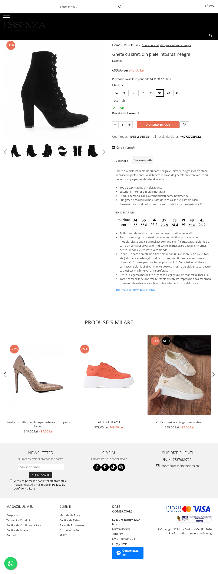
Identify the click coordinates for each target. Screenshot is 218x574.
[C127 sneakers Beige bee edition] (179, 375)
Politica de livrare (17, 530)
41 (177, 93)
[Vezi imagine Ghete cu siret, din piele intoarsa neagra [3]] (62, 151)
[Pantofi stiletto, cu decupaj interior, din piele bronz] (38, 375)
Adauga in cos (158, 125)
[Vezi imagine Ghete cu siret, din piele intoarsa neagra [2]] (46, 151)
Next (103, 152)
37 (142, 93)
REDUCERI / (132, 45)
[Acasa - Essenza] (24, 22)
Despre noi (13, 515)
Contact (11, 535)
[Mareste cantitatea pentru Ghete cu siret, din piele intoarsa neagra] (129, 124)
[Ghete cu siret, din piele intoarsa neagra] (54, 91)
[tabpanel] (54, 91)
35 (124, 93)
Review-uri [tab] (143, 160)
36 (133, 93)
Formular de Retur (71, 530)
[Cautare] (120, 6)
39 (159, 93)
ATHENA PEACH (109, 422)
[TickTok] (113, 467)
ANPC (63, 535)
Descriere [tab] (121, 161)
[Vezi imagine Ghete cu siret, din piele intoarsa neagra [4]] (77, 151)
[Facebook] (97, 467)
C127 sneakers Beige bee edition (179, 422)
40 (168, 93)
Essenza (117, 61)
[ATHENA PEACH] (109, 375)
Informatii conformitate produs (135, 290)
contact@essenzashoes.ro (180, 466)
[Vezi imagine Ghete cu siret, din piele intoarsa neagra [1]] (31, 151)
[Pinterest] (105, 467)
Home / (117, 45)
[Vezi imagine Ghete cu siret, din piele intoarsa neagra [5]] (92, 151)
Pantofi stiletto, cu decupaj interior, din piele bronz (38, 424)
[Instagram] (121, 467)
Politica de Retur (69, 520)
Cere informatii (125, 147)
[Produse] (7, 19)
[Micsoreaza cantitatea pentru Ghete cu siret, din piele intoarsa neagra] (115, 124)
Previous (6, 152)
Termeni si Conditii (18, 520)
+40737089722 (180, 459)
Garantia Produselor (72, 525)
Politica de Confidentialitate (23, 525)
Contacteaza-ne (130, 552)
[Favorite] (184, 124)
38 (150, 93)
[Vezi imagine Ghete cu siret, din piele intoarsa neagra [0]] (16, 151)
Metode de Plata (69, 515)
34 (116, 93)
